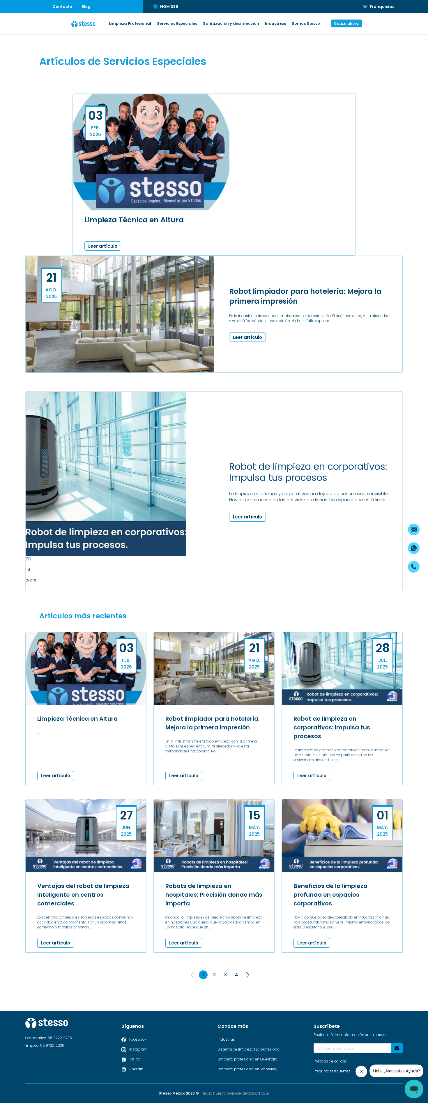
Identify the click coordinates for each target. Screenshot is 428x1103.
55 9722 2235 (60, 1037)
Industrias (275, 23)
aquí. (265, 1093)
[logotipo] (84, 23)
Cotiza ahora (346, 23)
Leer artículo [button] (102, 246)
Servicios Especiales (177, 23)
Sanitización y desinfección (231, 23)
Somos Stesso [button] (306, 23)
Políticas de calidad (330, 1061)
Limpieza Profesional (130, 23)
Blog (86, 6)
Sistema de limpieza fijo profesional (248, 1049)
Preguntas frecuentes (332, 1071)
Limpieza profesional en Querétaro (247, 1059)
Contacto (62, 6)
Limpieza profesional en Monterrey (247, 1069)
